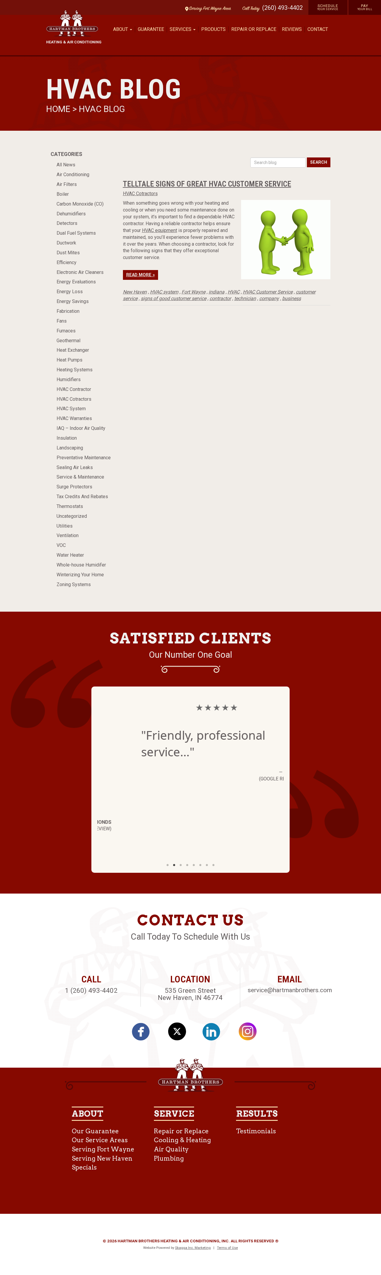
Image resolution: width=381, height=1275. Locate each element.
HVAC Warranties (74, 418)
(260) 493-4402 (282, 7)
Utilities (65, 526)
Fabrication (68, 311)
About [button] (121, 29)
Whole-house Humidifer (81, 565)
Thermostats (70, 506)
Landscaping (70, 448)
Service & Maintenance (80, 477)
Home (59, 109)
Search (318, 162)
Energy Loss (70, 291)
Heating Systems (75, 370)
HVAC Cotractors (74, 399)
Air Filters (67, 184)
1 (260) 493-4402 (91, 990)
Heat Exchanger (73, 350)
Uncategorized (72, 516)
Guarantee (151, 29)
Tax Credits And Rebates (82, 496)
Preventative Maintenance (84, 457)
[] (144, 1034)
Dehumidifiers (71, 214)
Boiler (63, 194)
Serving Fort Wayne (103, 1149)
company (269, 298)
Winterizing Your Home (80, 574)
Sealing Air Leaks (75, 467)
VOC (61, 545)
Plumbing (169, 1158)
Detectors (67, 223)
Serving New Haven (102, 1158)
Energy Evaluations (76, 282)
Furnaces (66, 331)
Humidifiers (69, 379)
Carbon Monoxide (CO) (80, 204)
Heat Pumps (69, 360)
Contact (317, 29)
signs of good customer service (173, 298)
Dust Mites (68, 252)
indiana (216, 292)
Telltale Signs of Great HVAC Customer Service (207, 183)
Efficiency (66, 262)
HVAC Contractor (74, 389)
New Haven (135, 292)
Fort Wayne (193, 292)
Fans (62, 321)
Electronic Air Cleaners (80, 272)
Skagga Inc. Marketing (193, 1248)
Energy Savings (73, 301)
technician (245, 298)
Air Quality (171, 1149)
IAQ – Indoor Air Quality (81, 428)
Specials (84, 1167)
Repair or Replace (253, 29)
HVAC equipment (159, 230)
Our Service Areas (100, 1140)
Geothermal (68, 340)
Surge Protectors (74, 487)
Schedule (327, 7)
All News (66, 165)
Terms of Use (227, 1248)
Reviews (292, 29)
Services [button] (181, 29)
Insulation (67, 438)
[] (214, 1034)
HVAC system (164, 292)
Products (213, 29)
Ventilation (68, 535)
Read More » (140, 274)
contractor (220, 298)
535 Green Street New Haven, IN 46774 (190, 994)
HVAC (234, 292)
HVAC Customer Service (268, 292)
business (291, 298)
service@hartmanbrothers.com (290, 990)
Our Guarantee (95, 1131)
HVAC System (71, 408)
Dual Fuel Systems (76, 233)
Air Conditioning (73, 174)
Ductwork (66, 243)
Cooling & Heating (182, 1140)
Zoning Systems (74, 584)
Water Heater (70, 555)
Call (249, 9)
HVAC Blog (102, 109)
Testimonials (256, 1131)
